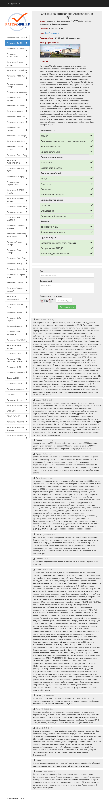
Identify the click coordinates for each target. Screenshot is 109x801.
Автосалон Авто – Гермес (14, 128)
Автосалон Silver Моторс (14, 98)
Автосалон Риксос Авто (17, 154)
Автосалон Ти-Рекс (15, 282)
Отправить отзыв (67, 307)
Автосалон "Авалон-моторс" (15, 289)
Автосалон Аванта (15, 111)
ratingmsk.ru (13, 3)
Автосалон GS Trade (16, 37)
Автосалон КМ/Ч (14, 353)
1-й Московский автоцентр (13, 333)
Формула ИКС (13, 378)
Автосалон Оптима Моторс (15, 63)
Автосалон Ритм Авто (16, 116)
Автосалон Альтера (15, 388)
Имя (41, 271)
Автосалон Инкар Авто (16, 435)
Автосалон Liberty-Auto (17, 70)
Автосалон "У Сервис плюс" (16, 275)
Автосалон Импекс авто (17, 405)
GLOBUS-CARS (13, 416)
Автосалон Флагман (15, 122)
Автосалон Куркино (15, 211)
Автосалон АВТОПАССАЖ (13, 161)
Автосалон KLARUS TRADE (15, 191)
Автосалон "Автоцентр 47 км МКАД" (16, 235)
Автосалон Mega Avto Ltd (16, 77)
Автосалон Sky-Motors (16, 48)
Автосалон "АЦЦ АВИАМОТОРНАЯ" (15, 360)
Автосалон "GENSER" (16, 339)
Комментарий (46, 281)
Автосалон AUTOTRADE (12, 55)
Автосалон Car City (15, 43)
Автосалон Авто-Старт (16, 135)
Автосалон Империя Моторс (15, 199)
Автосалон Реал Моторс (14, 251)
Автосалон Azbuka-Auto (17, 92)
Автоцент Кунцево (14, 326)
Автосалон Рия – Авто (16, 258)
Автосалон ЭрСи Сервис (14, 319)
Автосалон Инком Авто (17, 206)
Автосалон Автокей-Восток (15, 148)
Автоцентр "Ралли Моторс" (14, 243)
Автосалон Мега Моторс (14, 346)
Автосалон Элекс (14, 312)
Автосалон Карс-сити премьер (16, 226)
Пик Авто (10, 394)
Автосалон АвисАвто (16, 372)
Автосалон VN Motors (16, 105)
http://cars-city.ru (52, 33)
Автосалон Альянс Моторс (15, 85)
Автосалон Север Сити (17, 269)
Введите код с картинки (51, 296)
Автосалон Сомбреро (16, 176)
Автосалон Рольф (14, 263)
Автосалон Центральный (13, 297)
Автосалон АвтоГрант (16, 141)
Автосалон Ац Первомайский (13, 183)
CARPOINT (11, 410)
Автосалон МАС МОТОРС (14, 218)
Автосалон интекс (14, 383)
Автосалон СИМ (14, 367)
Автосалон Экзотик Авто (15, 305)
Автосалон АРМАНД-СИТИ (16, 169)
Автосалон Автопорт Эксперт (15, 428)
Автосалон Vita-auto (15, 421)
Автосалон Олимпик (15, 399)
